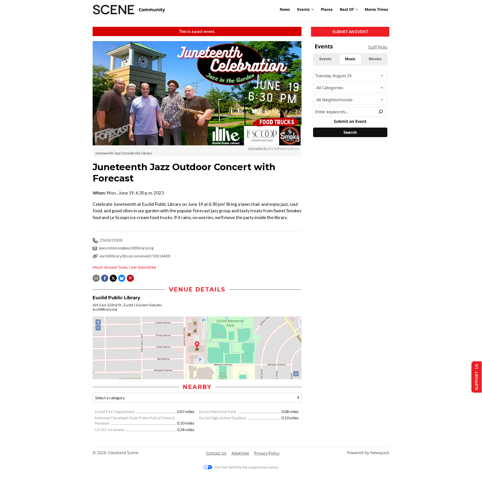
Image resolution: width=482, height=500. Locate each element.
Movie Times (376, 9)
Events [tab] (325, 59)
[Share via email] (96, 277)
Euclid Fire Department (115, 411)
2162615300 (111, 240)
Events (303, 9)
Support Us (476, 377)
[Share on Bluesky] (121, 277)
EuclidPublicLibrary (283, 148)
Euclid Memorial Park (218, 411)
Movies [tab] (375, 59)
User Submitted (142, 267)
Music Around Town (110, 267)
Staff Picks (377, 47)
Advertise (240, 453)
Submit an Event (350, 31)
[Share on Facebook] (104, 277)
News (285, 9)
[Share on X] (113, 277)
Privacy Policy (266, 453)
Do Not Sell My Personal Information (246, 467)
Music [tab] (350, 59)
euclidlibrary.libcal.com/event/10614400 (135, 255)
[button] (130, 277)
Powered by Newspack (368, 452)
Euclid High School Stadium (223, 417)
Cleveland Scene (123, 452)
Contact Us (216, 453)
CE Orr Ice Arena (110, 429)
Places (327, 9)
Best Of (347, 9)
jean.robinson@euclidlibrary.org (126, 247)
